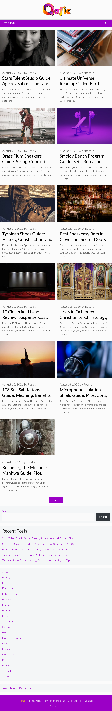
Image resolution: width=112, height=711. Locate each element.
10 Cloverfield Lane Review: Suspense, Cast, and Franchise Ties (25, 317)
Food (5, 615)
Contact (89, 700)
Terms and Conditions (54, 700)
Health (6, 632)
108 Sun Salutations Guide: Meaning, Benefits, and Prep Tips (27, 395)
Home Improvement (13, 638)
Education (8, 588)
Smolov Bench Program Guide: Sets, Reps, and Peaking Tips (82, 161)
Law (4, 643)
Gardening (8, 621)
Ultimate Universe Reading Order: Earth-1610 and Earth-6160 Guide (41, 543)
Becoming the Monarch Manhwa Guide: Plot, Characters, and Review (24, 473)
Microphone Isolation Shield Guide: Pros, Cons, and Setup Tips (83, 395)
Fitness (6, 610)
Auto (5, 571)
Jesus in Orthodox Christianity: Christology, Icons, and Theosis (83, 317)
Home (22, 700)
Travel (5, 676)
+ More (56, 500)
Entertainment (10, 593)
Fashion (6, 599)
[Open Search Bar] (106, 23)
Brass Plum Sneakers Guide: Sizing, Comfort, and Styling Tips (24, 161)
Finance (6, 605)
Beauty (6, 577)
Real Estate (8, 665)
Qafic (60, 706)
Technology (8, 671)
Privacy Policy (34, 700)
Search (6, 511)
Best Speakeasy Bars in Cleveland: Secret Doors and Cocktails (83, 239)
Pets (4, 660)
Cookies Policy (75, 700)
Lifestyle (7, 649)
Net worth (8, 654)
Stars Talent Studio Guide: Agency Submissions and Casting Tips (27, 83)
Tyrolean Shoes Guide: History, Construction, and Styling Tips (27, 239)
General (6, 627)
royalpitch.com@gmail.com (17, 688)
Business (7, 583)
